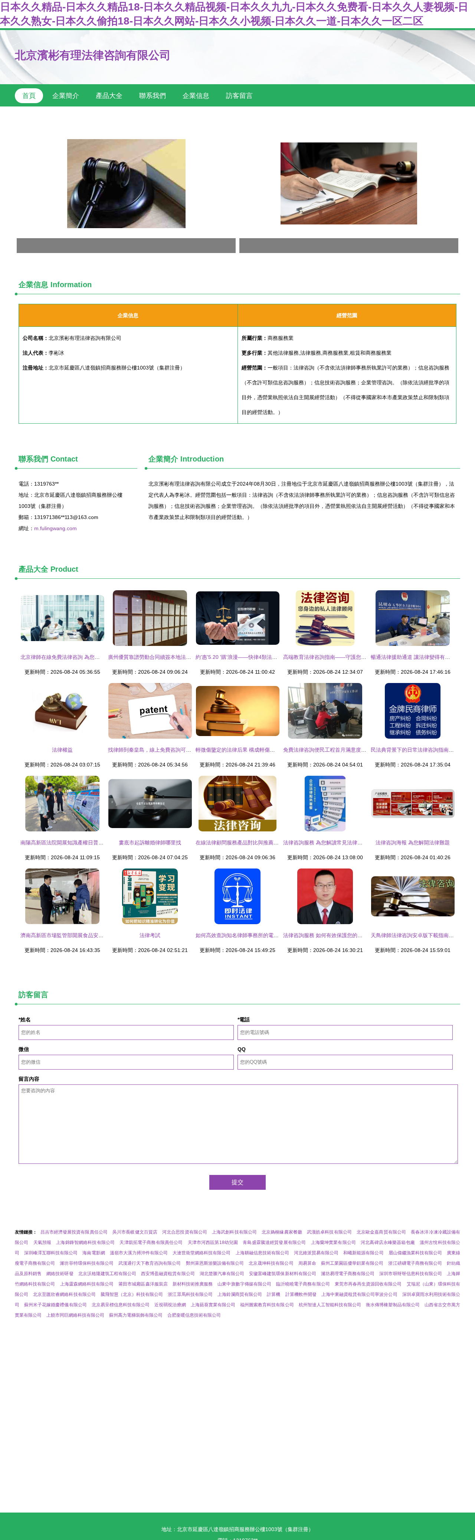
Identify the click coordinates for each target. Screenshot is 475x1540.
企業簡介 (65, 95)
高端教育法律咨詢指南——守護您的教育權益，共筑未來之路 (353, 657)
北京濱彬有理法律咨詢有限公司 (93, 55)
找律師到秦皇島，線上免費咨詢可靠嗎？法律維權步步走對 (175, 750)
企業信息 (196, 95)
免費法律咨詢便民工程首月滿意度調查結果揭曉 (337, 750)
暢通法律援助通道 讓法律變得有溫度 (413, 657)
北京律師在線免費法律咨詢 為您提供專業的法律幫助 (80, 657)
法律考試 (150, 935)
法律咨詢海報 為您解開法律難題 (413, 842)
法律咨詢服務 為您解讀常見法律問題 (325, 842)
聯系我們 (152, 95)
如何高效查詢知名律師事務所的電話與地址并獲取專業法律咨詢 (268, 935)
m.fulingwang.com (55, 528)
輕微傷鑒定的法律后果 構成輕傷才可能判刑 (246, 750)
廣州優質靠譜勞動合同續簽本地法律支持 (155, 657)
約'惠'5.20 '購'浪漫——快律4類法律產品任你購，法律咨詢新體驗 (270, 657)
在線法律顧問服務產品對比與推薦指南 (240, 842)
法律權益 (62, 750)
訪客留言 (239, 95)
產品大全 (109, 95)
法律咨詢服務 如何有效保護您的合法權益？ (333, 935)
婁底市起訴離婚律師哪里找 (150, 842)
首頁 (29, 95)
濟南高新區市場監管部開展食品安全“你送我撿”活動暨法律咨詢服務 (97, 935)
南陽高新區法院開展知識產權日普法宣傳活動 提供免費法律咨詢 (93, 842)
